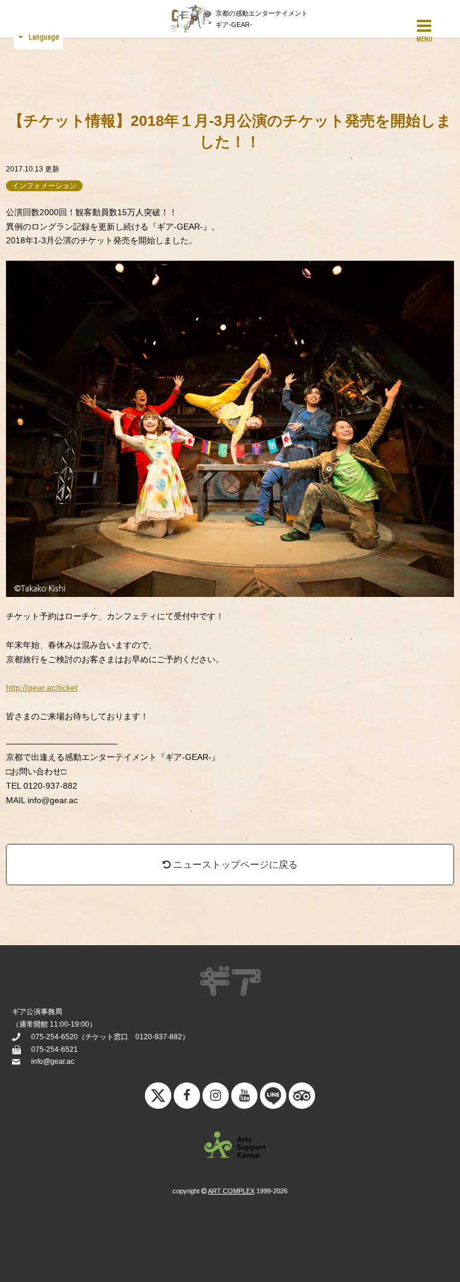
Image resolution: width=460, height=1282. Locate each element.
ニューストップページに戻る (234, 864)
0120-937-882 (158, 1037)
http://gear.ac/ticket (42, 687)
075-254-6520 (54, 1037)
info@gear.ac (52, 1061)
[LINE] (273, 1098)
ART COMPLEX (231, 1190)
